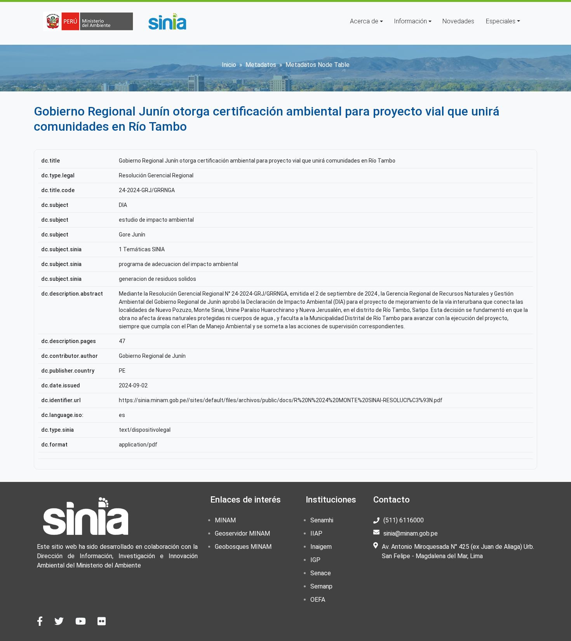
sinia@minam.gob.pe (410, 533)
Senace (320, 573)
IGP (315, 560)
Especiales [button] (500, 21)
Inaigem (321, 546)
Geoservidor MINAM (242, 533)
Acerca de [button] (364, 21)
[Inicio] (167, 21)
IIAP (316, 533)
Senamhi (321, 520)
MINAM (225, 520)
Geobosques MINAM (243, 546)
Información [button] (410, 21)
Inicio (229, 64)
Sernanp (321, 586)
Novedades (458, 21)
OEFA (317, 599)
